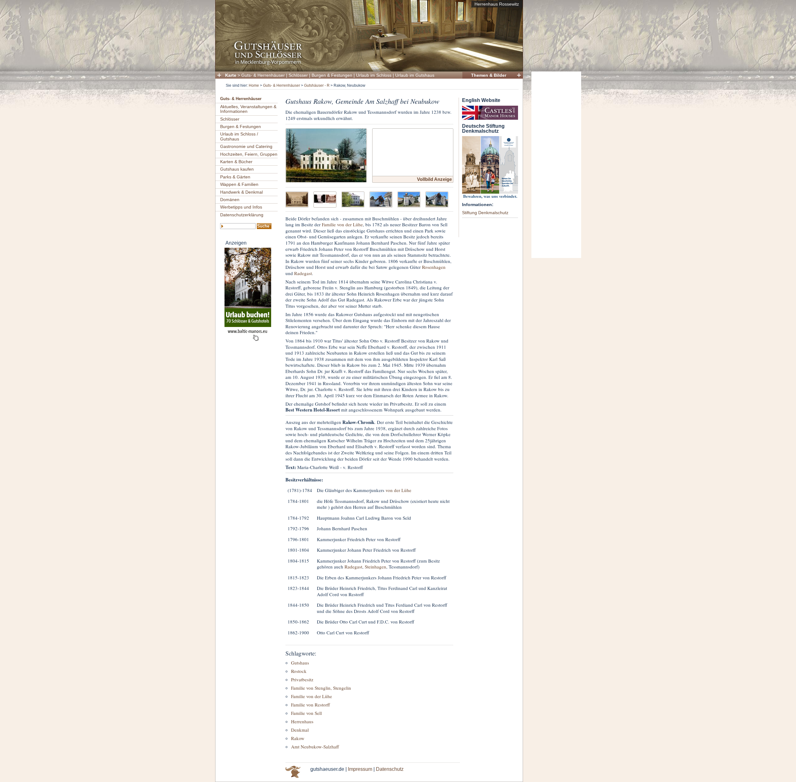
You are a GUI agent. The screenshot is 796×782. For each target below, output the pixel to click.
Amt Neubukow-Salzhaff (315, 746)
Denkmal (300, 730)
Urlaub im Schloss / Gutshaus (239, 136)
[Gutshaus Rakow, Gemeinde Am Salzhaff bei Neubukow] (326, 154)
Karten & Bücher (236, 161)
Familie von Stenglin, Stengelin (321, 688)
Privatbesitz (302, 679)
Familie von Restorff (310, 705)
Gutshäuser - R (317, 85)
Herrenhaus (302, 721)
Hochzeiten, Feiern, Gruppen (248, 154)
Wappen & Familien (239, 184)
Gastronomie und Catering (246, 146)
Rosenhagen (434, 267)
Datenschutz (390, 769)
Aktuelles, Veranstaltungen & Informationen (248, 109)
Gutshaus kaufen (237, 169)
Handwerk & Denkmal (241, 192)
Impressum (360, 769)
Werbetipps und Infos (241, 207)
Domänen (229, 199)
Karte (230, 75)
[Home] (367, 64)
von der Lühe (398, 490)
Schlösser (298, 75)
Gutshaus (300, 663)
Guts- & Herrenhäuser (263, 75)
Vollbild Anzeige (434, 179)
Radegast (303, 273)
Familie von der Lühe (342, 224)
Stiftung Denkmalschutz (485, 212)
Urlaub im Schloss (373, 75)
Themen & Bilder (488, 75)
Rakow (297, 738)
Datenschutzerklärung (241, 214)
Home (254, 85)
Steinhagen (375, 567)
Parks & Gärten (235, 176)
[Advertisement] (556, 164)
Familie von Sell (306, 713)
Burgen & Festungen (332, 75)
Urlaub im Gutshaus (414, 75)
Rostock (299, 671)
